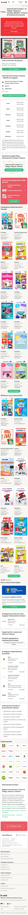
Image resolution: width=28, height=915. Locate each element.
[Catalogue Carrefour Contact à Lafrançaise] (17, 767)
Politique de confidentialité (20, 906)
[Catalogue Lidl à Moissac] (4, 746)
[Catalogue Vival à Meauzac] (17, 756)
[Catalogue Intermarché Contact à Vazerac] (24, 778)
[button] (14, 55)
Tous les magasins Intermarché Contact (14, 95)
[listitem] (7, 225)
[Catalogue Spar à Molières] (24, 756)
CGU (2, 908)
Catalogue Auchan (5, 875)
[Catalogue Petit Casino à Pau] (4, 756)
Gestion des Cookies (19, 908)
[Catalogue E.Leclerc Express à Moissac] (17, 772)
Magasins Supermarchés (8, 841)
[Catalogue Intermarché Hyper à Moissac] (17, 778)
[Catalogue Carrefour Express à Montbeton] (17, 761)
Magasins (13, 838)
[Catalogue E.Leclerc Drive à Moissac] (24, 761)
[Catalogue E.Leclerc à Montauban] (11, 746)
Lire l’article (14, 606)
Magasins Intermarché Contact (9, 843)
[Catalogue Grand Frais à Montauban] (24, 772)
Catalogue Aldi (4, 880)
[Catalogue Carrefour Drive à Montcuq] (24, 767)
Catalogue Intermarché (6, 877)
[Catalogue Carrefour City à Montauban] (24, 751)
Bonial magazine (4, 856)
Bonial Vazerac (5, 838)
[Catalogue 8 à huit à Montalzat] (4, 772)
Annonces (23, 5)
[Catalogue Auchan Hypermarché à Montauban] (4, 751)
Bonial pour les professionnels (8, 888)
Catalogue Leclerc (5, 867)
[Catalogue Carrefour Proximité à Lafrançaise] (4, 761)
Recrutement (4, 890)
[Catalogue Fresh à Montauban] (4, 778)
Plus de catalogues (14, 391)
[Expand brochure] (14, 48)
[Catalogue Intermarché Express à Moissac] (11, 778)
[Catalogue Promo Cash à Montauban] (11, 761)
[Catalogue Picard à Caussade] (11, 756)
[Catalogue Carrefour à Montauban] (17, 746)
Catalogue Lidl (4, 865)
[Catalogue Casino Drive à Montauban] (11, 772)
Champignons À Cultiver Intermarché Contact (13, 643)
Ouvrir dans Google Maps (14, 170)
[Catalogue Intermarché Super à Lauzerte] (11, 751)
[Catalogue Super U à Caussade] (24, 746)
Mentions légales (5, 906)
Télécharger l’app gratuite (7, 858)
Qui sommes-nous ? (5, 854)
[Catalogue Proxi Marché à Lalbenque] (11, 767)
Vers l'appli (14, 31)
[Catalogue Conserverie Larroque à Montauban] (4, 767)
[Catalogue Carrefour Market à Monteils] (17, 751)
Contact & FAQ (4, 886)
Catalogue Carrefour (6, 869)
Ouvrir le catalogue (14, 69)
